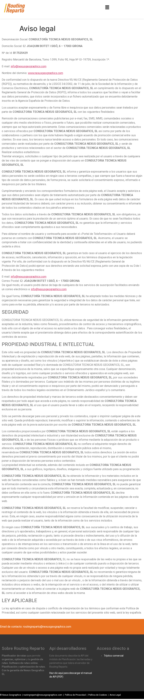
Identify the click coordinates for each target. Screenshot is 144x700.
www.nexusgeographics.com (45, 73)
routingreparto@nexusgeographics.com (42, 695)
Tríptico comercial (113, 655)
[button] (107, 7)
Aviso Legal (115, 695)
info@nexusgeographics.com (28, 66)
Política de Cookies (97, 695)
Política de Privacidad (75, 695)
